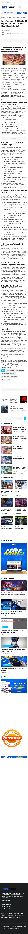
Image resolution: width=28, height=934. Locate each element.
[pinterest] (10, 384)
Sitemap (18, 917)
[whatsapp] (7, 384)
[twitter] (5, 384)
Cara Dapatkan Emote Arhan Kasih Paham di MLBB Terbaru (20, 527)
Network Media (4, 917)
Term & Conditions (19, 915)
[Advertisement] (14, 709)
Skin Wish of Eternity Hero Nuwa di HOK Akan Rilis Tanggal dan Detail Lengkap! (20, 457)
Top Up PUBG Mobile (8, 645)
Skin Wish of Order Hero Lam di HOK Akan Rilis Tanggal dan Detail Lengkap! (20, 437)
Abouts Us (3, 913)
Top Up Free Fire (6, 906)
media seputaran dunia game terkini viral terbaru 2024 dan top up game (14, 361)
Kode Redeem (20, 370)
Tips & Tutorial (9, 17)
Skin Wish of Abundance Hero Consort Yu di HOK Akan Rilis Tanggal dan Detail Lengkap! (20, 447)
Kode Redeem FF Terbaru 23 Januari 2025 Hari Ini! (6, 510)
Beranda (3, 17)
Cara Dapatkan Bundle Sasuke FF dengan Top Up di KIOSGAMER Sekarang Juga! (6, 527)
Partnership (12, 917)
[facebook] (2, 384)
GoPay (15, 431)
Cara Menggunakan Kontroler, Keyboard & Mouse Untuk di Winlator (13, 631)
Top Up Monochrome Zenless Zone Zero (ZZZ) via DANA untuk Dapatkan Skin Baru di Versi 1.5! (20, 492)
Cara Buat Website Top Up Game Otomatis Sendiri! (13, 669)
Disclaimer (3, 915)
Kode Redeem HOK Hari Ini (9, 373)
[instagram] (1, 921)
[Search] (24, 7)
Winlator (5, 627)
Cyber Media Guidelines (19, 913)
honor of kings (10, 370)
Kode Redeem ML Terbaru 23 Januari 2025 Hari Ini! (20, 510)
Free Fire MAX (6, 608)
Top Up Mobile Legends (7, 904)
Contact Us (9, 913)
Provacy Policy (10, 915)
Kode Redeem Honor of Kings (9, 376)
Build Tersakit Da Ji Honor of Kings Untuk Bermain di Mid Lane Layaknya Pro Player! (13, 593)
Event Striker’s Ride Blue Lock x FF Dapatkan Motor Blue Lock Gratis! (14, 612)
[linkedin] (12, 384)
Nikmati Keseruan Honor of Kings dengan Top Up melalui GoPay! (20, 428)
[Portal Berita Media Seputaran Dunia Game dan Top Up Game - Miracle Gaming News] (8, 8)
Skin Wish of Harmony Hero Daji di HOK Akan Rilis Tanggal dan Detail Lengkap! (20, 468)
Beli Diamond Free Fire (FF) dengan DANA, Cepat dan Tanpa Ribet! (6, 492)
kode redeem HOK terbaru (11, 339)
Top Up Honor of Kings (7, 908)
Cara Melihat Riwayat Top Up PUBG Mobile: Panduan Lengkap (13, 650)
